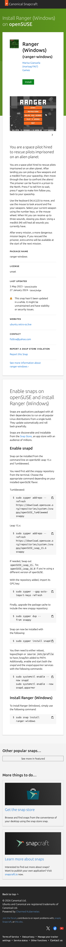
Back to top (9, 894)
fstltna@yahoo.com (20, 339)
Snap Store (26, 436)
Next (52, 135)
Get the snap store (20, 810)
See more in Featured (33, 758)
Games (26, 70)
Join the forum (9, 918)
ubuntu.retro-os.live (20, 324)
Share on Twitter (48, 928)
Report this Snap (19, 354)
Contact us (56, 940)
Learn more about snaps (24, 859)
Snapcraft (7, 922)
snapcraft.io (11, 874)
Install (28, 82)
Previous (44, 135)
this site (19, 922)
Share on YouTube (62, 928)
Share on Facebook (55, 928)
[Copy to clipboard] (52, 498)
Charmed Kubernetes (27, 911)
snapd (57, 918)
